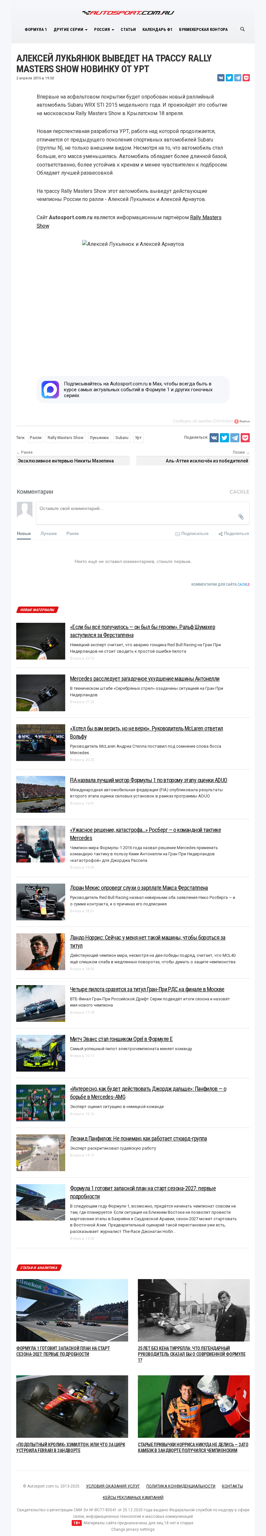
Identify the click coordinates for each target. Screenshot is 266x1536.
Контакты (232, 1486)
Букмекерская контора (203, 29)
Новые (24, 533)
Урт (138, 437)
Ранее (72, 533)
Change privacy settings (133, 1529)
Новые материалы (37, 610)
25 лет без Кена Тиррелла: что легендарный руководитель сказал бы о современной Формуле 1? (192, 1354)
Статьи (128, 29)
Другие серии (69, 29)
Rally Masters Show (65, 437)
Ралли (35, 437)
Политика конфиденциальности (180, 1486)
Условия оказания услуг (113, 1486)
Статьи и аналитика (38, 1268)
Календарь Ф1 (157, 29)
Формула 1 (36, 29)
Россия (102, 29)
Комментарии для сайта (220, 584)
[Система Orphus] (242, 421)
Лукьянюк (99, 437)
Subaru (121, 437)
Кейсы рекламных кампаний (133, 1497)
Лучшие (49, 533)
